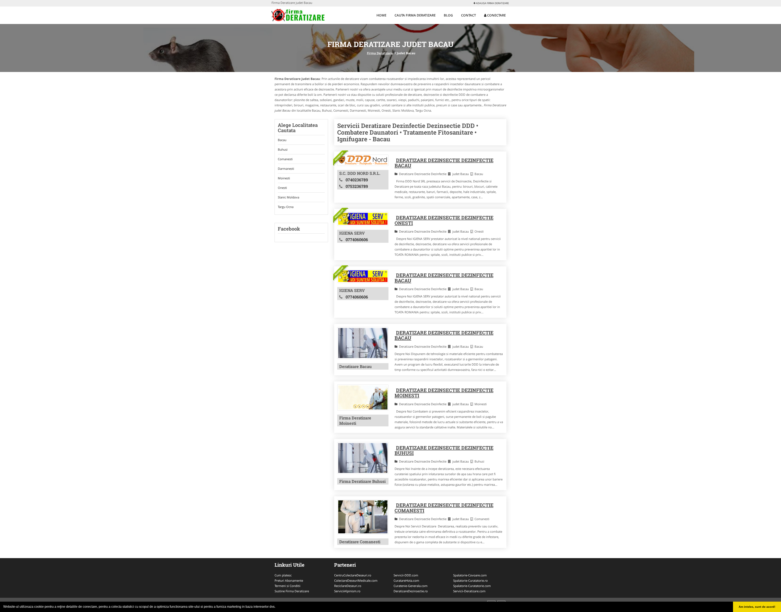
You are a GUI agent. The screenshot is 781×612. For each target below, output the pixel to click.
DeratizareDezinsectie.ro (411, 591)
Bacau (282, 140)
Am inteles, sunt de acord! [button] (757, 606)
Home (381, 15)
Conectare (496, 15)
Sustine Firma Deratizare (292, 591)
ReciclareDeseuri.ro (347, 586)
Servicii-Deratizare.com (469, 591)
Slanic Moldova (288, 197)
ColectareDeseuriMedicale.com (355, 580)
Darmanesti (286, 169)
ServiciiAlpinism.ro (347, 591)
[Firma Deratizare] (298, 15)
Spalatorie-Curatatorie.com (472, 586)
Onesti (282, 188)
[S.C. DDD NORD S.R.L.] (362, 160)
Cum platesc (283, 575)
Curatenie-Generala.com (411, 586)
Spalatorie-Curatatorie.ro (470, 580)
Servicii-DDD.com (406, 575)
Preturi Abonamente (289, 580)
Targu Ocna (285, 207)
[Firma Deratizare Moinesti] (362, 397)
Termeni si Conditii (287, 586)
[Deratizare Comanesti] (362, 516)
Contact (468, 15)
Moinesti (284, 178)
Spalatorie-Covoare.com (470, 575)
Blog (448, 15)
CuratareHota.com (406, 580)
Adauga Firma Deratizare (492, 3)
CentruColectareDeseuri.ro (352, 575)
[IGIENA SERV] (362, 218)
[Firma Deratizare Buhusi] (362, 458)
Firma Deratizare (380, 53)
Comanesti (285, 159)
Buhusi (283, 149)
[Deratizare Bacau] (362, 343)
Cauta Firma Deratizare (415, 15)
